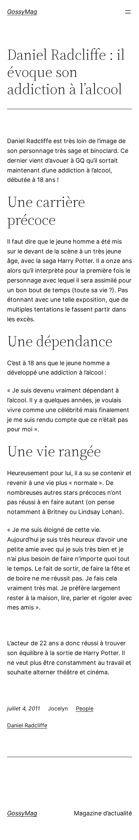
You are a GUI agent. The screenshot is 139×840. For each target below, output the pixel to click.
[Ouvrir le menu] (128, 12)
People (84, 708)
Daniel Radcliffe (27, 725)
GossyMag (22, 11)
